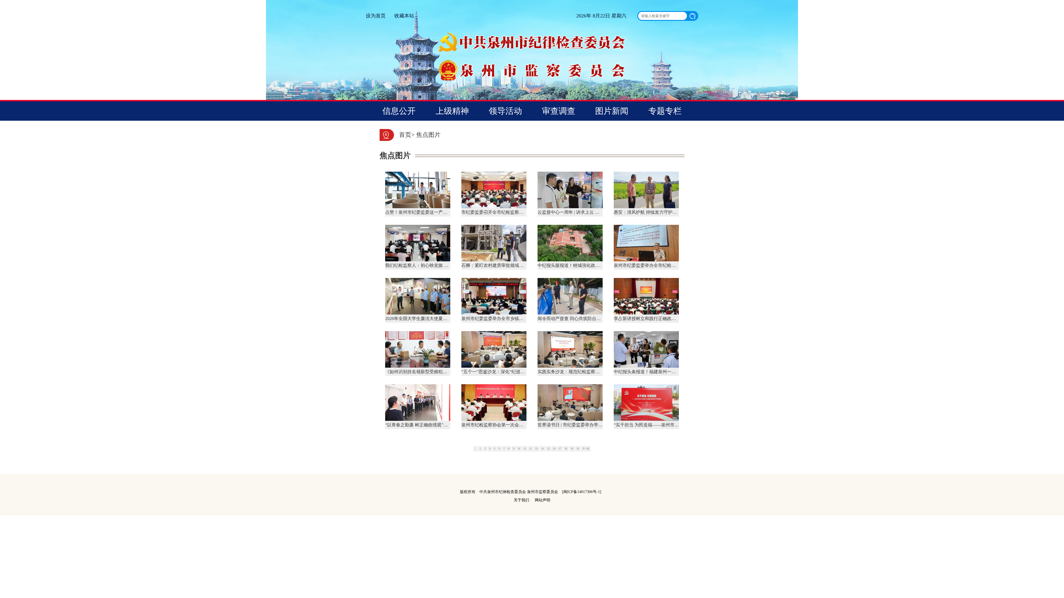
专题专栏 (665, 110)
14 (542, 448)
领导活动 (505, 110)
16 (554, 448)
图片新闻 (611, 110)
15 (548, 448)
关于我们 (521, 500)
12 (531, 448)
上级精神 (452, 110)
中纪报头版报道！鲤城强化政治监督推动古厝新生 (586, 265)
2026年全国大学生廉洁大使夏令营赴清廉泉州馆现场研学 (440, 318)
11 (525, 448)
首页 (405, 134)
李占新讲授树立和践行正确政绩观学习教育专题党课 (665, 318)
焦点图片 (428, 134)
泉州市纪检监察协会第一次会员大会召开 (501, 424)
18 (566, 448)
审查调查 (558, 110)
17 (560, 448)
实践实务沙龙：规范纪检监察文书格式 (575, 371)
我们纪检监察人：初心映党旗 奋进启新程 (425, 265)
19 (572, 448)
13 (536, 448)
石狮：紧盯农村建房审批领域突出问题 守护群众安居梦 (515, 265)
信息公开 (399, 110)
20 (578, 448)
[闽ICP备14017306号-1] (581, 492)
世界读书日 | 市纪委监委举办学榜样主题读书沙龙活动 (590, 424)
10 (519, 448)
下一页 (585, 448)
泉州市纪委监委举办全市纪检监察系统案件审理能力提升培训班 (676, 265)
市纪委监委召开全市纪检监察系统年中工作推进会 (510, 212)
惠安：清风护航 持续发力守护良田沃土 (652, 212)
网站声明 (542, 500)
